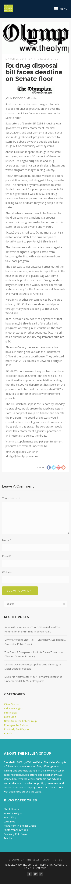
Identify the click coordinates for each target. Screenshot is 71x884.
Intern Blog (10, 712)
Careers (41, 868)
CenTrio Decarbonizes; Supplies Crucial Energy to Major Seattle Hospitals (33, 666)
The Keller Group (47, 58)
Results (8, 733)
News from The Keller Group (20, 721)
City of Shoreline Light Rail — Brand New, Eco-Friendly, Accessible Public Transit (35, 642)
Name (6, 540)
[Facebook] (29, 874)
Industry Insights (13, 708)
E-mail (6, 556)
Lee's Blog (10, 716)
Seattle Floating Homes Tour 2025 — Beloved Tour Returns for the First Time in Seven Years (33, 629)
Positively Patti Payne (16, 729)
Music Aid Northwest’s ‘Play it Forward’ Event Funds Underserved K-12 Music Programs (33, 679)
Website (7, 572)
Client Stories (11, 704)
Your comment (11, 498)
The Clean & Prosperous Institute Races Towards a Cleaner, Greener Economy (34, 654)
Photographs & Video (16, 725)
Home (27, 868)
